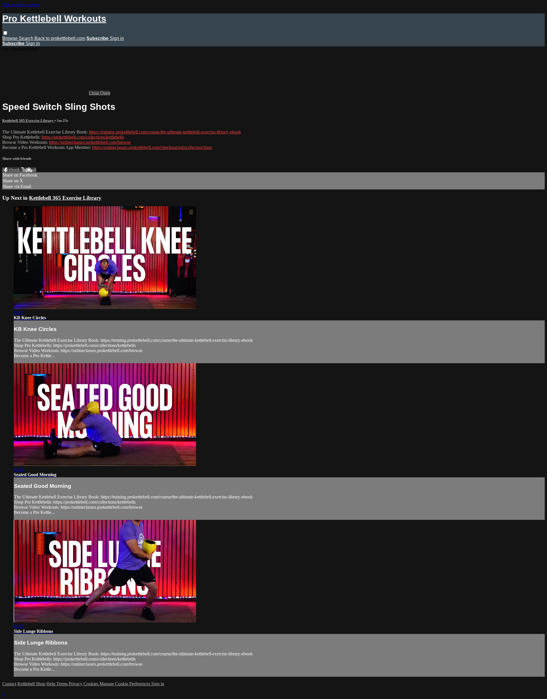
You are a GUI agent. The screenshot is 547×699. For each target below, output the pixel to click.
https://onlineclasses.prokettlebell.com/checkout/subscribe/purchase (152, 147)
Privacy (76, 683)
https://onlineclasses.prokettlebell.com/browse (90, 142)
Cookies (91, 683)
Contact (9, 683)
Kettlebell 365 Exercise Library (28, 120)
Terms (62, 683)
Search (26, 38)
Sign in (117, 38)
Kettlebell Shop (31, 683)
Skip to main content (20, 4)
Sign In (33, 43)
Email (31, 169)
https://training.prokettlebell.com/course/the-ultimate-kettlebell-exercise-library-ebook (165, 132)
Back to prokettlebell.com (59, 38)
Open (105, 92)
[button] (5, 33)
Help (51, 683)
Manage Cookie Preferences (125, 683)
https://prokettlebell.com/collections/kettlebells (83, 137)
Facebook (11, 169)
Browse (10, 38)
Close (94, 92)
